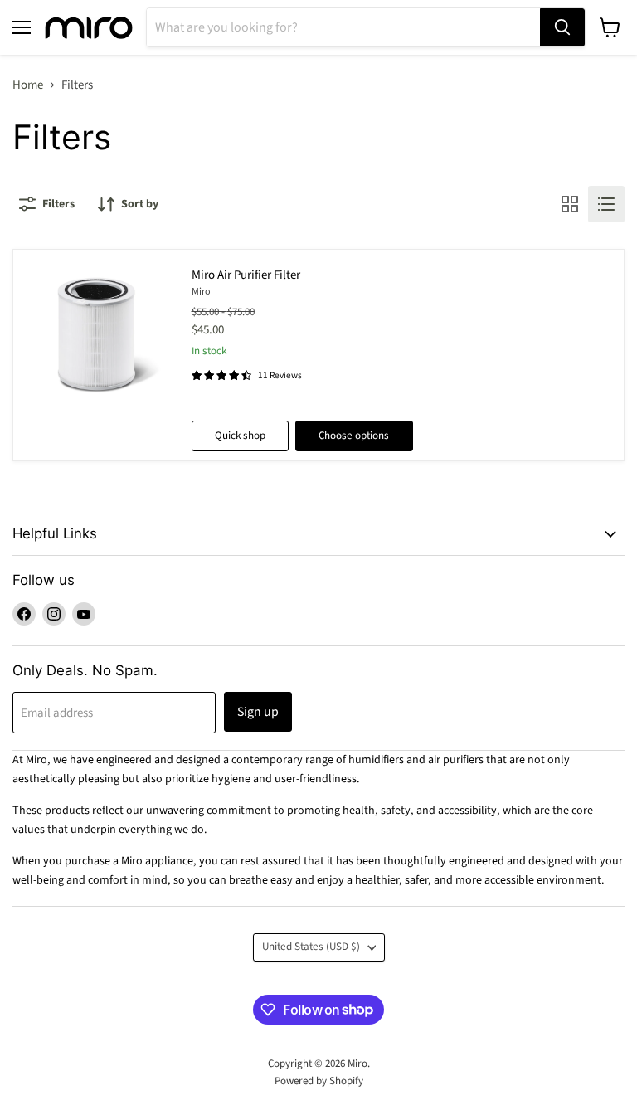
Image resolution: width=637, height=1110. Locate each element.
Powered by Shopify (319, 1080)
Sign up (258, 712)
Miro (201, 292)
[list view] (606, 204)
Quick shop (240, 435)
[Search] (562, 27)
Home (27, 85)
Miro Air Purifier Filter (246, 275)
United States (311, 946)
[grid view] (570, 204)
